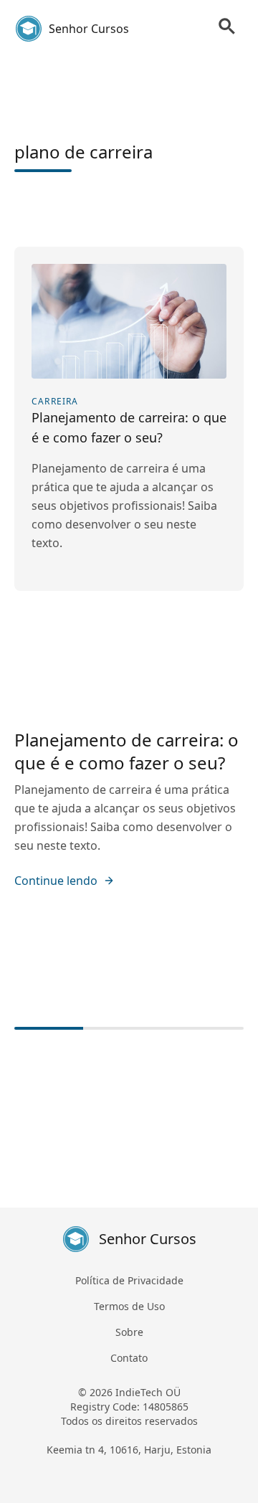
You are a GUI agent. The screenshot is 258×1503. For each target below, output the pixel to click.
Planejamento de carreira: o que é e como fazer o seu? (126, 751)
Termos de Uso (129, 1306)
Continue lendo (55, 880)
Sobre (129, 1332)
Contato (129, 1358)
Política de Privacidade (129, 1280)
